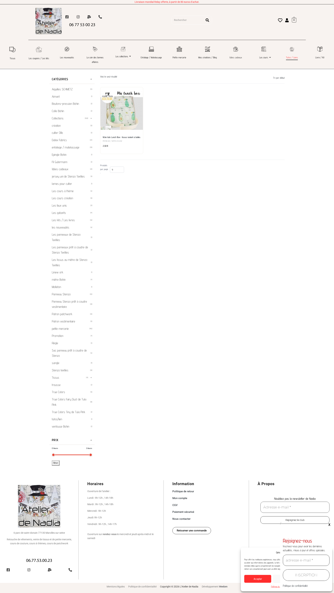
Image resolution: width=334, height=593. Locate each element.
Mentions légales (116, 586)
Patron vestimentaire (72, 321)
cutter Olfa (72, 133)
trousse (72, 385)
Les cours (263, 57)
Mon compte (179, 498)
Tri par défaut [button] (279, 77)
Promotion (72, 336)
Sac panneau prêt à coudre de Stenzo (72, 353)
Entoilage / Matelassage (151, 57)
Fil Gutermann (72, 162)
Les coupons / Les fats (39, 58)
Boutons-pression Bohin (72, 103)
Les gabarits (72, 213)
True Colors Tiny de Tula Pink (72, 412)
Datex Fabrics (72, 140)
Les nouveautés (67, 57)
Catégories (60, 79)
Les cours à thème (72, 191)
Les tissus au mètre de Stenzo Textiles (72, 262)
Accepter (258, 578)
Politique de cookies (278, 586)
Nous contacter (181, 518)
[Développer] (91, 118)
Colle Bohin (72, 111)
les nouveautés (72, 227)
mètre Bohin (72, 279)
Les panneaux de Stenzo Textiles (72, 237)
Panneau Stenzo (72, 294)
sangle (72, 363)
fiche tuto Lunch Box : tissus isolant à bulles (121, 137)
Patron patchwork (72, 314)
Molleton (72, 287)
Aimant (72, 96)
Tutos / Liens (292, 57)
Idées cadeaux (235, 57)
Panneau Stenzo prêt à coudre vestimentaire (72, 304)
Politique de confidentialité (142, 586)
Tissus (12, 58)
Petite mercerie (179, 57)
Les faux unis (72, 205)
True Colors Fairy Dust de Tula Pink (72, 401)
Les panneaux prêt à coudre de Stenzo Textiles (72, 249)
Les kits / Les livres (72, 220)
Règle (72, 343)
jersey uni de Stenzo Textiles (72, 176)
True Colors (72, 392)
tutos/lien (72, 419)
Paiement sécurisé (183, 511)
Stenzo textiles (72, 370)
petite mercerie (72, 328)
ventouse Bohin (72, 426)
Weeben (223, 586)
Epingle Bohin (72, 154)
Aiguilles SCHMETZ (72, 89)
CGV (175, 505)
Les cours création (72, 198)
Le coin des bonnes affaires (95, 59)
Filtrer (55, 462)
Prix (55, 440)
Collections (70, 118)
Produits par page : (104, 169)
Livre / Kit (319, 57)
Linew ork (72, 272)
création (72, 125)
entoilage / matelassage (72, 147)
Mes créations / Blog (207, 57)
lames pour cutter (72, 183)
